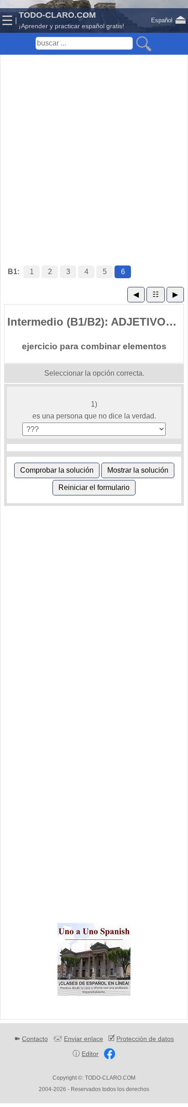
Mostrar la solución (137, 470)
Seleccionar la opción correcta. (94, 373)
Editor (90, 1053)
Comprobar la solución (57, 470)
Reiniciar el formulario (94, 487)
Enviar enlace (83, 1038)
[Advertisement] (94, 151)
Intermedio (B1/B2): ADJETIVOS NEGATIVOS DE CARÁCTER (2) (95, 322)
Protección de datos (145, 1038)
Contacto (35, 1038)
